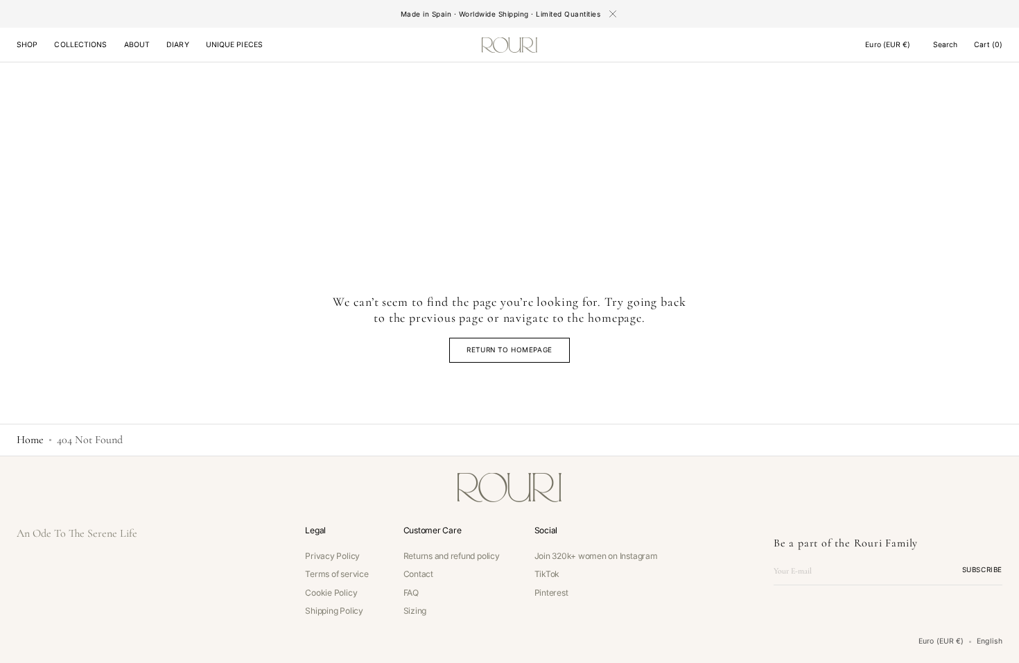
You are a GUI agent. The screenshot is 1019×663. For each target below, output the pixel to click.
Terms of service (336, 574)
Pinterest (551, 592)
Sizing (415, 610)
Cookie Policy (331, 592)
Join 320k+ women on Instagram (596, 556)
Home (30, 440)
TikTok (547, 574)
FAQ (411, 592)
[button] (887, 45)
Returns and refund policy (451, 556)
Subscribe (982, 569)
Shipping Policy (334, 610)
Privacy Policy (332, 556)
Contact (418, 574)
